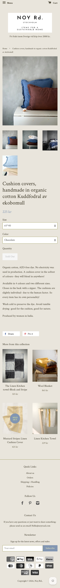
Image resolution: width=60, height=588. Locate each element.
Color (5, 234)
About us (30, 473)
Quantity (7, 248)
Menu (9, 3)
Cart (55, 3)
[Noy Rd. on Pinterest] (30, 503)
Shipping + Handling (30, 482)
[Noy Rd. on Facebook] (22, 503)
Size (4, 220)
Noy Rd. (38, 580)
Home (4, 48)
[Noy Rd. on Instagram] (38, 503)
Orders (30, 477)
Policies (30, 486)
